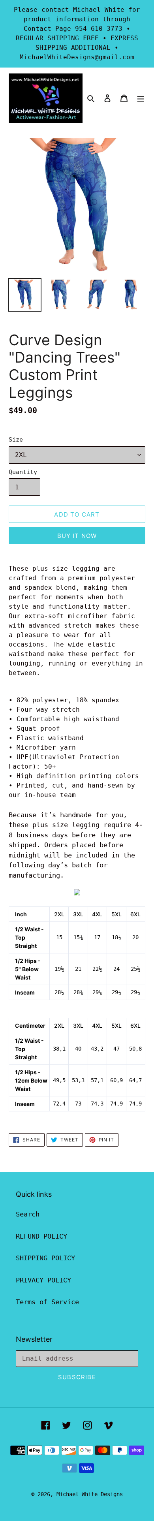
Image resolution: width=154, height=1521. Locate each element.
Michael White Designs (89, 1494)
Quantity (23, 472)
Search (27, 1214)
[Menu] (140, 98)
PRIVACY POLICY (43, 1280)
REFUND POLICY (41, 1236)
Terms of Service (47, 1302)
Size (16, 439)
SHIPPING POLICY (45, 1258)
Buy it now (77, 536)
